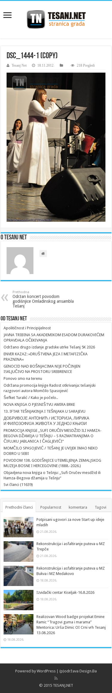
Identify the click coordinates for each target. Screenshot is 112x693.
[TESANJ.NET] (56, 20)
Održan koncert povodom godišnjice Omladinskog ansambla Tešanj (43, 299)
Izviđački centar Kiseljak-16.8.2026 (65, 592)
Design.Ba (88, 671)
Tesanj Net (19, 65)
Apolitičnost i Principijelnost (27, 328)
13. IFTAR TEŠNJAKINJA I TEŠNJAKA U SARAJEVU (44, 411)
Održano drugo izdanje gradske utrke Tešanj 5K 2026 (49, 347)
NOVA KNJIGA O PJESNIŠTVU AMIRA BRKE (39, 404)
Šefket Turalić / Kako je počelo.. (31, 397)
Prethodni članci (19, 507)
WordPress (46, 671)
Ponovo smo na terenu (23, 378)
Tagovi (100, 507)
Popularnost (50, 507)
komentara (78, 507)
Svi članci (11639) (18, 484)
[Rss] (56, 678)
